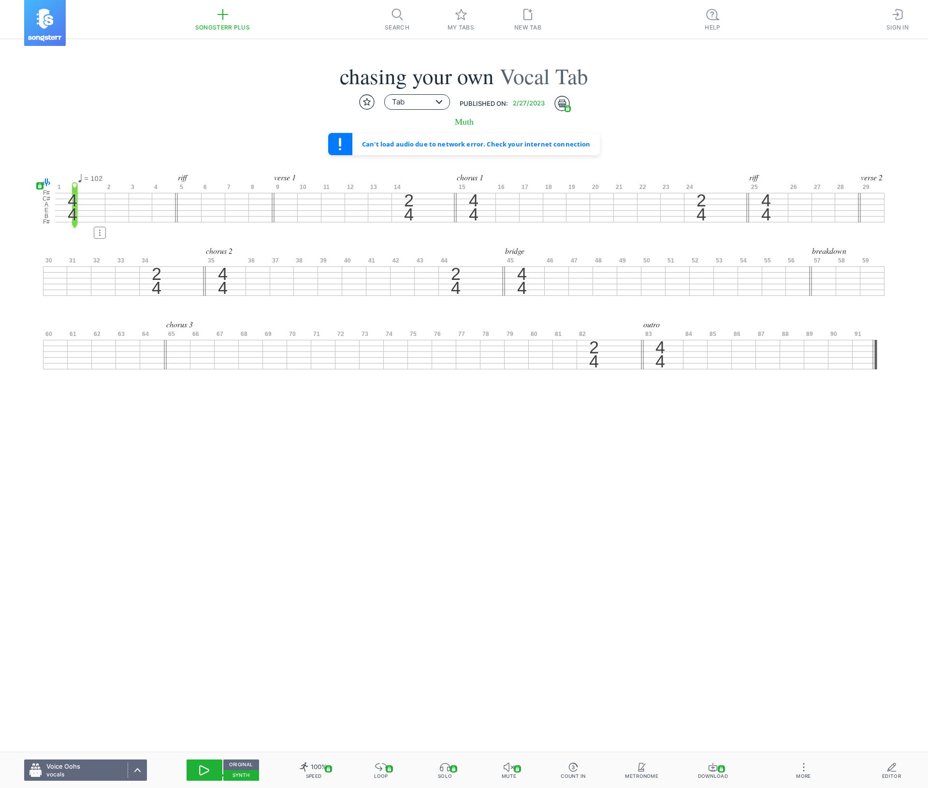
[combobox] (417, 102)
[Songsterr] (45, 23)
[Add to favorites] (367, 102)
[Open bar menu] (100, 233)
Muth (464, 121)
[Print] (562, 103)
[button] (44, 183)
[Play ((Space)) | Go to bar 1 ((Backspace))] (204, 770)
